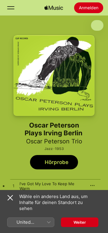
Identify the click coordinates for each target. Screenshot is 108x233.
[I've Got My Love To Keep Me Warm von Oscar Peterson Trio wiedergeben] (14, 186)
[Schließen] (10, 197)
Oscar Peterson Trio (54, 141)
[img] (53, 7)
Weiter (80, 222)
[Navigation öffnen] (10, 7)
